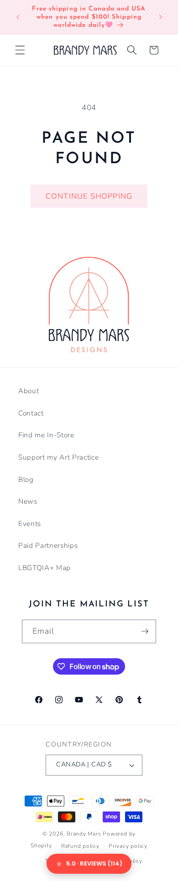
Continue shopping (89, 196)
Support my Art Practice (58, 457)
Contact (31, 413)
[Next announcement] (161, 17)
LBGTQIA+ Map (44, 567)
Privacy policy (128, 846)
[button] (20, 50)
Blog (26, 479)
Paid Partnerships (48, 545)
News (27, 501)
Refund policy (80, 846)
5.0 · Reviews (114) (94, 863)
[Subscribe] (145, 631)
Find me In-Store (46, 435)
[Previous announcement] (18, 17)
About (28, 390)
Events (29, 523)
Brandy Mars (84, 833)
